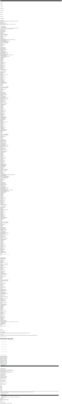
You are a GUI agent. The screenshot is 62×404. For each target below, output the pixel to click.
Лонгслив (1, 45)
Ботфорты (1, 83)
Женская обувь (2, 72)
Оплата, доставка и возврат (4, 399)
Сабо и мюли (6, 39)
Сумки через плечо (3, 143)
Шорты (1, 64)
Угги (1, 133)
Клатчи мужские (2, 114)
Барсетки (1, 66)
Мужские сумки (2, 112)
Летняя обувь (2, 57)
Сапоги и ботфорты (3, 40)
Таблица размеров (3, 368)
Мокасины (2, 59)
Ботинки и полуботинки (4, 34)
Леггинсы (1, 137)
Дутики (1, 84)
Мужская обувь (2, 98)
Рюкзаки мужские (3, 69)
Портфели (1, 68)
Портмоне (1, 67)
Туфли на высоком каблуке (4, 41)
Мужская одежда (3, 109)
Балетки (1, 32)
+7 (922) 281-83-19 (3, 322)
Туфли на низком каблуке (4, 42)
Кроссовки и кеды (3, 36)
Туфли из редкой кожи (5, 56)
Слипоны (1, 60)
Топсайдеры (2, 108)
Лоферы (1, 37)
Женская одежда (3, 89)
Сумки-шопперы (2, 51)
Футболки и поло (3, 47)
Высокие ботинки (6, 54)
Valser (1, 386)
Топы (1, 46)
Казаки (1, 35)
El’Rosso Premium (3, 71)
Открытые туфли (2, 38)
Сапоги (1, 85)
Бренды (1, 398)
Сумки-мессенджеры (3, 117)
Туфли (1, 56)
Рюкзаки (1, 50)
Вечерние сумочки (3, 48)
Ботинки (1, 54)
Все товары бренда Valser (4, 392)
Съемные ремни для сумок (4, 52)
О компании (2, 397)
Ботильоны (2, 33)
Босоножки (2, 39)
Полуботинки (11, 54)
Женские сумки (2, 140)
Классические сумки (3, 49)
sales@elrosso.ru (2, 21)
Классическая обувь (3, 55)
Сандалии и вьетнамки (11, 39)
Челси (1, 43)
